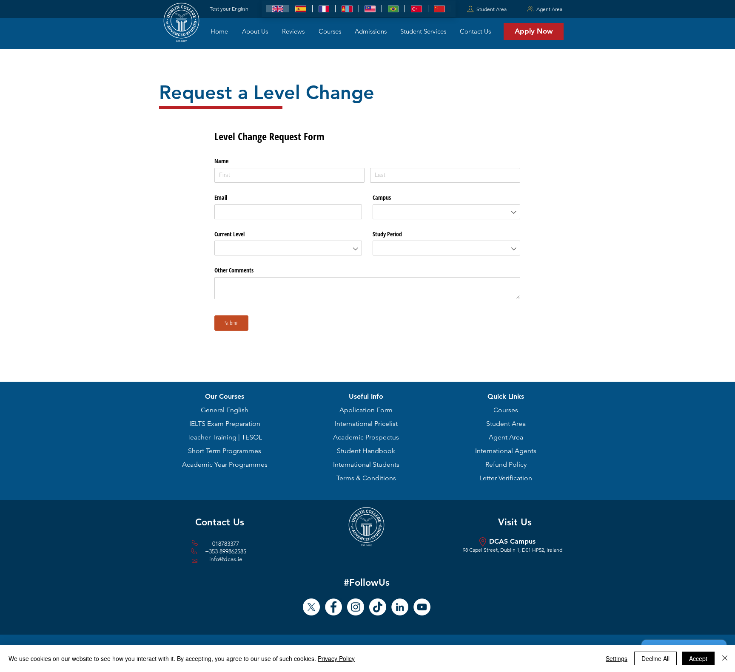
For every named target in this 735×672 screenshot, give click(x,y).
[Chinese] (439, 8)
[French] (323, 8)
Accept (698, 658)
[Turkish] (416, 8)
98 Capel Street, (481, 550)
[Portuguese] (393, 8)
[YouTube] (421, 606)
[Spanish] (300, 8)
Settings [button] (616, 658)
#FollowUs (367, 582)
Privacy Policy (336, 658)
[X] (311, 606)
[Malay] (370, 8)
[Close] (725, 658)
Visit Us (515, 522)
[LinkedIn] (399, 606)
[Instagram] (355, 606)
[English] (277, 8)
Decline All (655, 658)
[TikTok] (377, 606)
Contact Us (219, 522)
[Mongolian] (346, 8)
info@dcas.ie (225, 559)
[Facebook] (333, 606)
